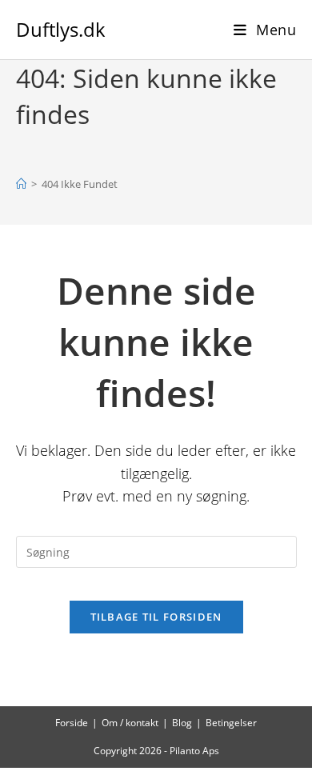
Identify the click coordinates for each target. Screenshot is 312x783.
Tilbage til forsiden (156, 616)
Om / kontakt (130, 722)
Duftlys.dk (61, 29)
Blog (182, 722)
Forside (71, 722)
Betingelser (231, 722)
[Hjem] (21, 184)
